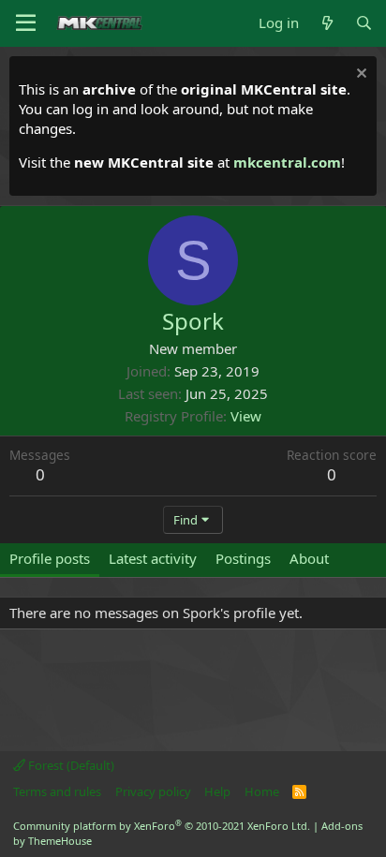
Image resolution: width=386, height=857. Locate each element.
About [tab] (309, 558)
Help (217, 791)
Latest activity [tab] (153, 558)
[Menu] (26, 23)
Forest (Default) (69, 765)
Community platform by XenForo (161, 826)
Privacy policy (153, 791)
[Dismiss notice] (359, 75)
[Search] (364, 23)
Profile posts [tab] (49, 558)
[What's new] (326, 23)
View (245, 415)
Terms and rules (57, 791)
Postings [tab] (243, 558)
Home (262, 791)
